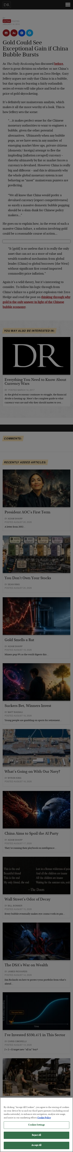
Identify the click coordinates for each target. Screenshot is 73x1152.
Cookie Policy (44, 1118)
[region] (36, 1124)
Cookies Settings (36, 1125)
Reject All (36, 1135)
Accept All (36, 1145)
